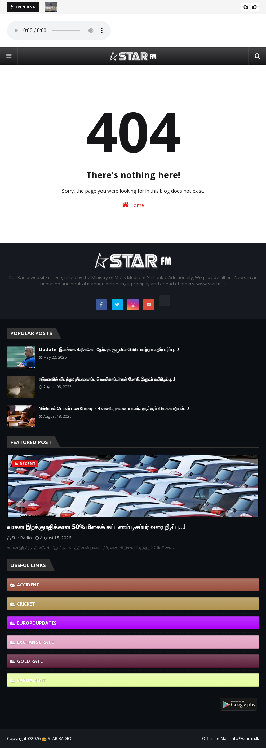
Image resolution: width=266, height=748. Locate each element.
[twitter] (117, 304)
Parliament (31, 680)
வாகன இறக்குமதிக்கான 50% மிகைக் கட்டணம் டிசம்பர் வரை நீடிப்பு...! (96, 526)
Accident (28, 585)
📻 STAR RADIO (56, 738)
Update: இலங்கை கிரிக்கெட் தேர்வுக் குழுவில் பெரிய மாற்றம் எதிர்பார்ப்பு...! (109, 349)
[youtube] (148, 304)
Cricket (26, 604)
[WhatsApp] (164, 300)
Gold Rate (30, 661)
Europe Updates (37, 623)
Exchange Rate (35, 642)
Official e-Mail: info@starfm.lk (230, 738)
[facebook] (101, 304)
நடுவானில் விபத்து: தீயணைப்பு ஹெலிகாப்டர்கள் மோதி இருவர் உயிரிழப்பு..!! (108, 379)
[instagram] (133, 304)
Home (136, 205)
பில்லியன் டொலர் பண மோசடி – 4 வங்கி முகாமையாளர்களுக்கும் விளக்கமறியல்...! (114, 408)
